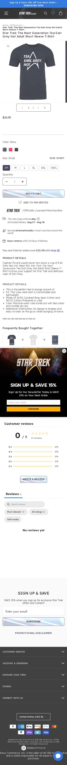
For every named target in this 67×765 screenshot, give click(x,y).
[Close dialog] (64, 351)
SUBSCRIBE (33, 409)
